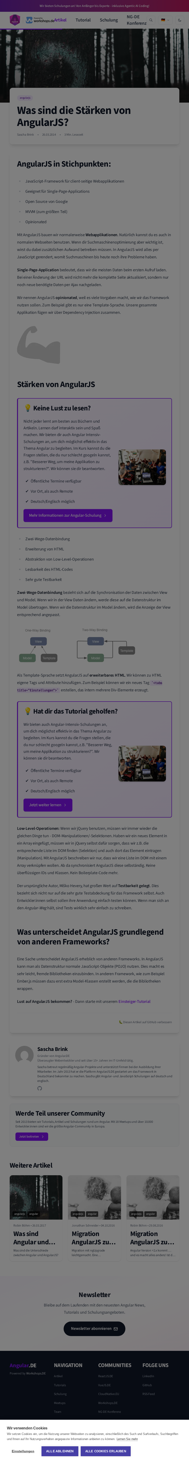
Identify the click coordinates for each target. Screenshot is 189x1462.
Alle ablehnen (60, 1451)
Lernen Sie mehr (127, 1439)
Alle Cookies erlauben (105, 1451)
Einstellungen (23, 1451)
